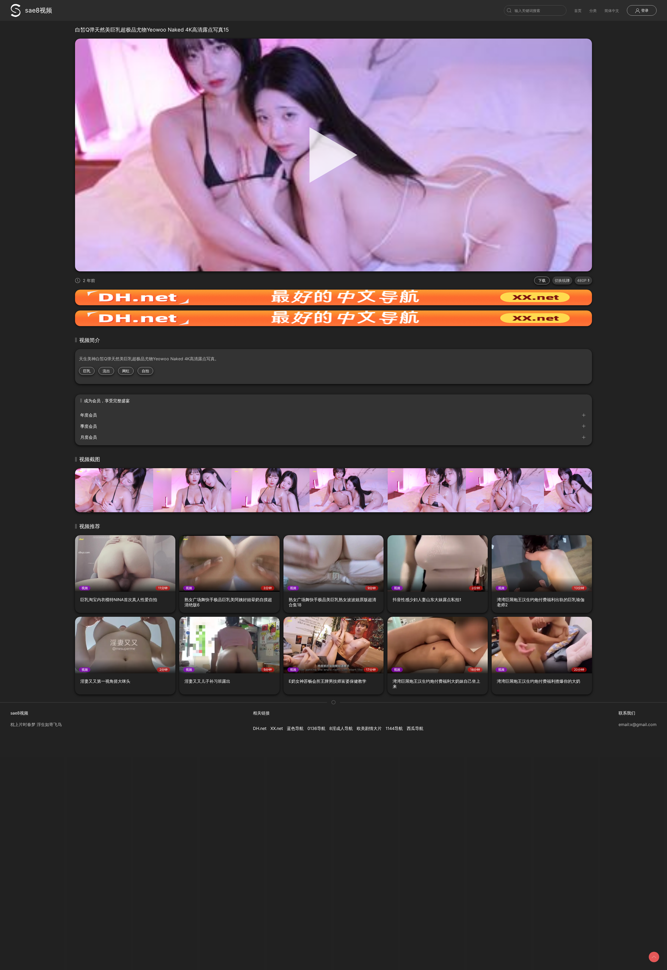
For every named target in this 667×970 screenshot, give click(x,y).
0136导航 (316, 728)
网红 (125, 371)
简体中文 (611, 10)
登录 (644, 10)
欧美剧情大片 (369, 728)
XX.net (276, 728)
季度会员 (88, 426)
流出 (106, 371)
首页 (578, 10)
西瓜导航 (415, 728)
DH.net (260, 728)
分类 (593, 10)
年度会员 (88, 415)
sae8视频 (38, 10)
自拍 (145, 371)
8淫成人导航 (341, 728)
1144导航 (394, 728)
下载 (542, 280)
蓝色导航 (295, 728)
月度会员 (88, 437)
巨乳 (86, 371)
